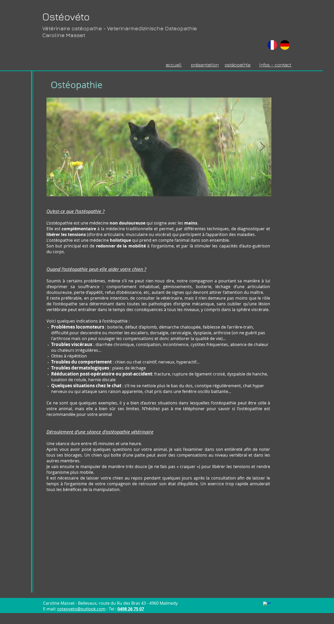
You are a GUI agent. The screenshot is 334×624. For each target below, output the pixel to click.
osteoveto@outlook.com (81, 609)
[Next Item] (262, 147)
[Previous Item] (55, 147)
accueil (174, 65)
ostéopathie (237, 65)
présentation (205, 65)
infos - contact (275, 65)
